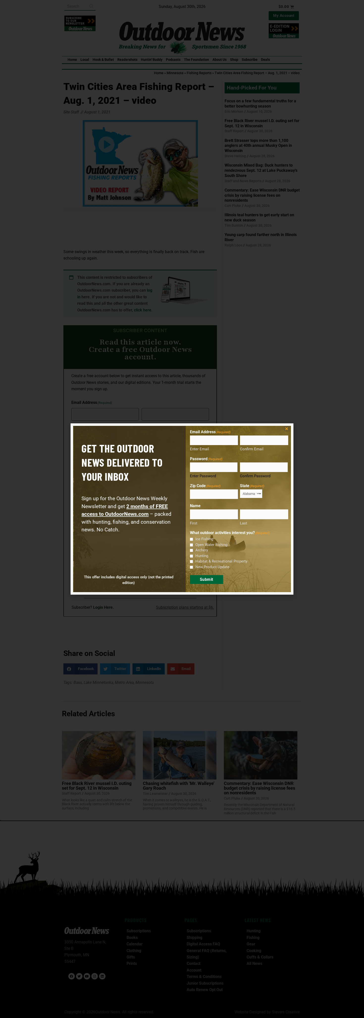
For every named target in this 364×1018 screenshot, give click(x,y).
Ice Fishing (204, 539)
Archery (201, 550)
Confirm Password (255, 476)
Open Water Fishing (211, 544)
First (193, 523)
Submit (206, 579)
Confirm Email (251, 449)
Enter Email (199, 449)
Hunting (201, 556)
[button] (286, 429)
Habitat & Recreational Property (221, 561)
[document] (182, 509)
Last (243, 523)
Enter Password (203, 476)
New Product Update (212, 567)
